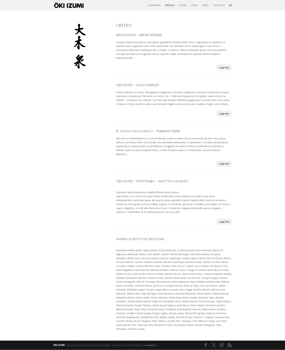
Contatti (219, 5)
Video (194, 5)
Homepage (154, 5)
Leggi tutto (224, 67)
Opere (183, 5)
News (205, 5)
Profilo (170, 5)
